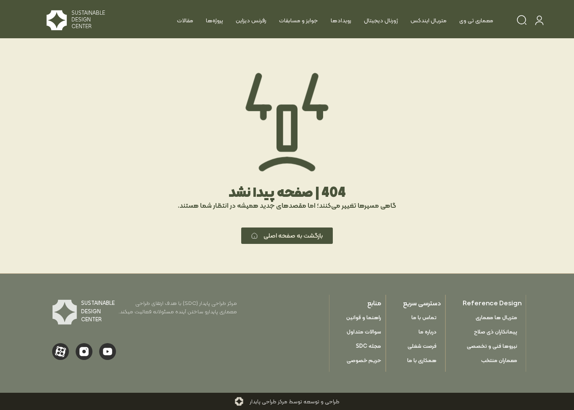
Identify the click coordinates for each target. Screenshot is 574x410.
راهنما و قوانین (363, 317)
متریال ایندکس (429, 20)
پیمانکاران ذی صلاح (495, 331)
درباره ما (428, 331)
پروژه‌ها (214, 20)
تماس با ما (424, 317)
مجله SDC (368, 346)
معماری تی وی (476, 20)
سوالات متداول (364, 331)
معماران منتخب (499, 360)
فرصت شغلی (422, 346)
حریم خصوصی (364, 360)
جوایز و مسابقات (298, 20)
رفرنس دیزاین (251, 20)
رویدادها (341, 20)
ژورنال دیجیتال (381, 20)
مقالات (185, 20)
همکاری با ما (422, 360)
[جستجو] (521, 21)
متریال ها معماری (496, 317)
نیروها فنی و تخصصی (492, 346)
